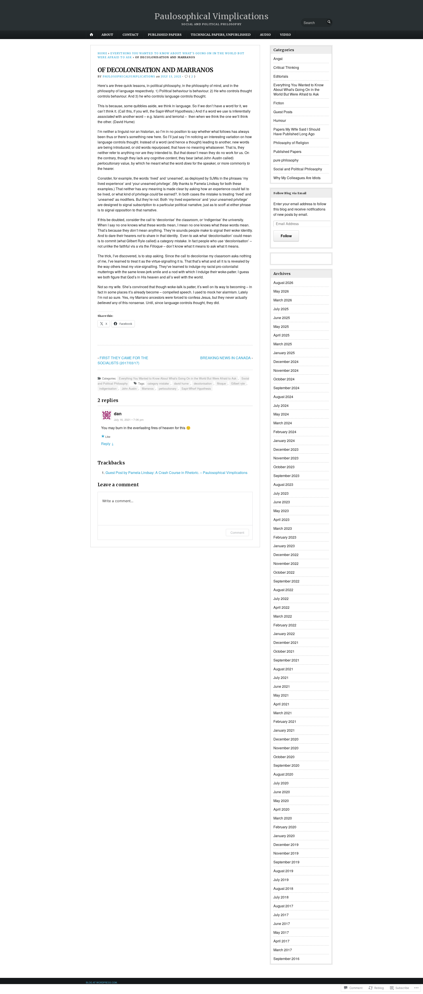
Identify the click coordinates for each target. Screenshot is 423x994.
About (107, 35)
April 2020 (281, 809)
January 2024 (284, 440)
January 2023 (284, 545)
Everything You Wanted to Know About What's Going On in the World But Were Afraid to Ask (177, 378)
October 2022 (284, 572)
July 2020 (281, 782)
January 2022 (284, 633)
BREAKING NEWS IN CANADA (225, 357)
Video (285, 35)
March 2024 (282, 422)
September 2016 (286, 958)
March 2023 (282, 528)
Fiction (278, 102)
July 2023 (281, 493)
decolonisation (203, 383)
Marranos (148, 388)
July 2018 (281, 897)
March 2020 (282, 818)
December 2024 (286, 361)
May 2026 (281, 291)
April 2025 (281, 335)
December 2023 (286, 449)
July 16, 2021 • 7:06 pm (129, 419)
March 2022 (282, 616)
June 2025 (281, 317)
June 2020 (281, 791)
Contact (130, 35)
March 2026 (282, 300)
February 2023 (284, 537)
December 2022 (286, 554)
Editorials (280, 76)
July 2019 (281, 879)
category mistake (158, 383)
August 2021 (283, 668)
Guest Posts (282, 111)
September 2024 (286, 387)
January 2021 (284, 730)
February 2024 (284, 431)
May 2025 (281, 326)
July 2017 (281, 914)
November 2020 (286, 747)
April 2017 (281, 940)
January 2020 (284, 835)
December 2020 (286, 739)
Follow (286, 235)
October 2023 (284, 466)
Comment (237, 532)
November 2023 (286, 457)
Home (102, 53)
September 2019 (286, 861)
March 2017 (282, 949)
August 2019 (283, 870)
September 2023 (286, 475)
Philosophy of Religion (291, 142)
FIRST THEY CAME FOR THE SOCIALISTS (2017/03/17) (123, 360)
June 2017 (281, 923)
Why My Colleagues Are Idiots (297, 177)
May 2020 (281, 800)
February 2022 (284, 625)
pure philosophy (286, 160)
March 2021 (282, 712)
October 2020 (284, 756)
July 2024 (281, 405)
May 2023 (281, 510)
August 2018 (283, 888)
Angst (277, 58)
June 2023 (281, 501)
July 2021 (281, 677)
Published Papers (165, 35)
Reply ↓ (107, 443)
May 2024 (281, 414)
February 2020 (284, 826)
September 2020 (286, 765)
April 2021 (281, 704)
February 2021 (284, 721)
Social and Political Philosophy (297, 168)
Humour (279, 120)
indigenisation (108, 388)
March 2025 (282, 343)
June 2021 (281, 686)
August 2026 (283, 282)
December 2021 (286, 642)
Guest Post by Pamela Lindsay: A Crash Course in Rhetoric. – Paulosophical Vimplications (176, 472)
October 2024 (284, 378)
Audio (265, 35)
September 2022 (286, 581)
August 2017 (283, 905)
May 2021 (281, 695)
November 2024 (286, 370)
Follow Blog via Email (289, 193)
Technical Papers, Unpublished (221, 35)
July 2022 (281, 598)
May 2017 (281, 932)
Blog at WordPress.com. (102, 982)
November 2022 (286, 563)
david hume (181, 383)
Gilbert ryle (238, 383)
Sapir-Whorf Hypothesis (196, 388)
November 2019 (286, 853)
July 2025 (281, 308)
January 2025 (284, 352)
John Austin (129, 388)
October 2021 (284, 651)
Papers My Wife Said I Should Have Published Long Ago (296, 131)
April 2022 (281, 607)
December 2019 (286, 844)
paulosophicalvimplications (129, 76)
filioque (221, 383)
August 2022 (283, 589)
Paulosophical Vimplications (211, 16)
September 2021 (286, 660)
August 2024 (283, 396)
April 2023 (281, 519)
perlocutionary (167, 388)
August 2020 (283, 774)
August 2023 (283, 484)
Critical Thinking (286, 67)
